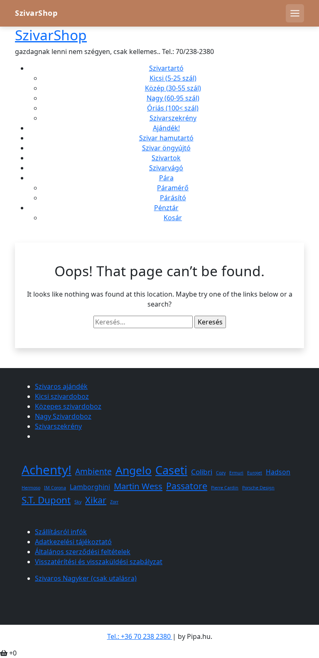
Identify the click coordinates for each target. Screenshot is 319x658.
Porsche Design (258, 488)
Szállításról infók (61, 531)
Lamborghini (90, 486)
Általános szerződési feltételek (82, 551)
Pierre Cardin (224, 488)
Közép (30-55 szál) (173, 88)
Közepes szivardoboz (68, 406)
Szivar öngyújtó (166, 147)
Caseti (171, 470)
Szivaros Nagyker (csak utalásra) (86, 578)
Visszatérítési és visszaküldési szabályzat (98, 561)
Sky (77, 502)
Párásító (173, 197)
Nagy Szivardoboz (63, 416)
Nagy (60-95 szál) (173, 98)
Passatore (186, 486)
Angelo (133, 470)
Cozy (221, 473)
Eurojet (254, 473)
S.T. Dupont (46, 500)
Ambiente (93, 471)
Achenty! (46, 470)
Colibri (201, 471)
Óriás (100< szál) (173, 108)
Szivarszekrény (173, 118)
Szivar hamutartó (166, 137)
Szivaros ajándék (61, 386)
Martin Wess (138, 486)
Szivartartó (166, 68)
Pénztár (166, 207)
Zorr (114, 502)
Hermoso (31, 488)
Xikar (95, 500)
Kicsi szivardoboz (62, 396)
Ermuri (236, 473)
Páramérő (173, 187)
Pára (166, 177)
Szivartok (166, 157)
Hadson (278, 471)
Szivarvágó (166, 167)
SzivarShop (36, 13)
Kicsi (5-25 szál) (173, 78)
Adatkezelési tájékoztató (73, 541)
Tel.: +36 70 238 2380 (139, 636)
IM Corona (55, 488)
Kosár (173, 217)
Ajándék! (166, 128)
